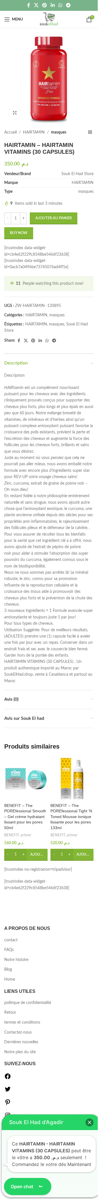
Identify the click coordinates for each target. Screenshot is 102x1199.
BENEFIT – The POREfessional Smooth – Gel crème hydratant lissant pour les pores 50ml (25, 816)
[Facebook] (7, 1079)
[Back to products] (90, 132)
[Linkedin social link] (52, 5)
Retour (10, 1012)
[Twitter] (7, 1091)
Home (9, 979)
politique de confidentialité (27, 1003)
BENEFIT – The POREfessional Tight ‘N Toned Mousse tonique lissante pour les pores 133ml (71, 816)
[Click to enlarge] (14, 112)
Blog (8, 970)
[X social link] (36, 5)
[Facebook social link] (28, 5)
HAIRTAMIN (34, 132)
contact (11, 940)
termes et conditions (22, 1022)
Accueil (10, 132)
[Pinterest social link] (45, 5)
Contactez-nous (18, 1032)
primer (26, 835)
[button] (90, 1122)
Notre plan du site (20, 1052)
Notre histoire (16, 960)
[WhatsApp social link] (60, 5)
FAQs (9, 950)
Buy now (18, 233)
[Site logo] (49, 19)
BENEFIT (11, 835)
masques (58, 132)
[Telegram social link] (68, 5)
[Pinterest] (7, 1104)
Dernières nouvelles (21, 1042)
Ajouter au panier (53, 218)
